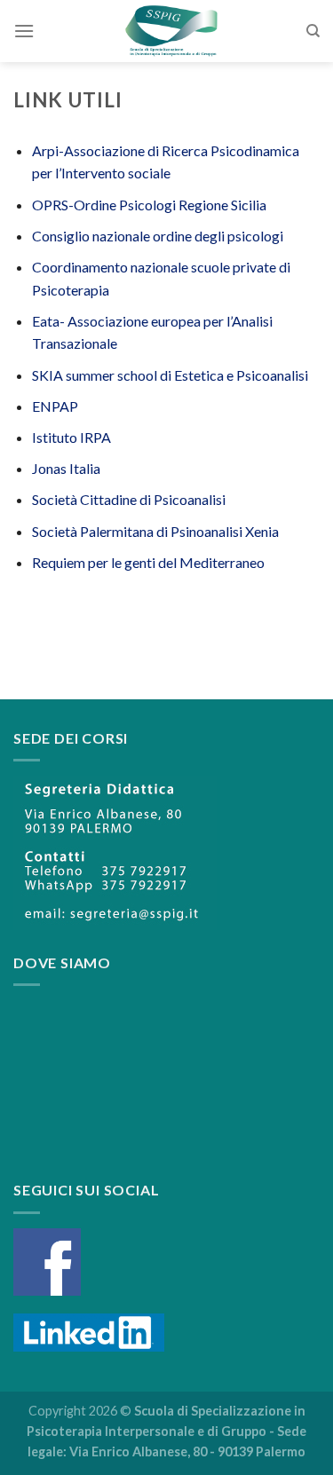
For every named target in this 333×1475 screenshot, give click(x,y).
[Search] (313, 31)
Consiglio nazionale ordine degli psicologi (157, 235)
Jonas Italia (66, 468)
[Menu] (24, 30)
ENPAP (55, 406)
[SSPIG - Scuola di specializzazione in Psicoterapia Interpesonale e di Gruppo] (170, 31)
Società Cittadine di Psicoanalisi (129, 499)
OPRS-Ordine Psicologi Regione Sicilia (149, 204)
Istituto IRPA (71, 437)
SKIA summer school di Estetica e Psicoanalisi (170, 375)
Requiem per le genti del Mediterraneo (148, 562)
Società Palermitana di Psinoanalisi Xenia (155, 531)
